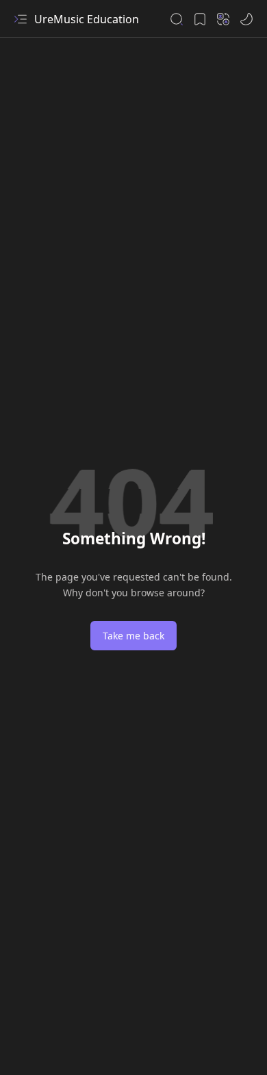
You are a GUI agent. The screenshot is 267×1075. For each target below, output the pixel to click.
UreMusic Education (86, 19)
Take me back (133, 635)
